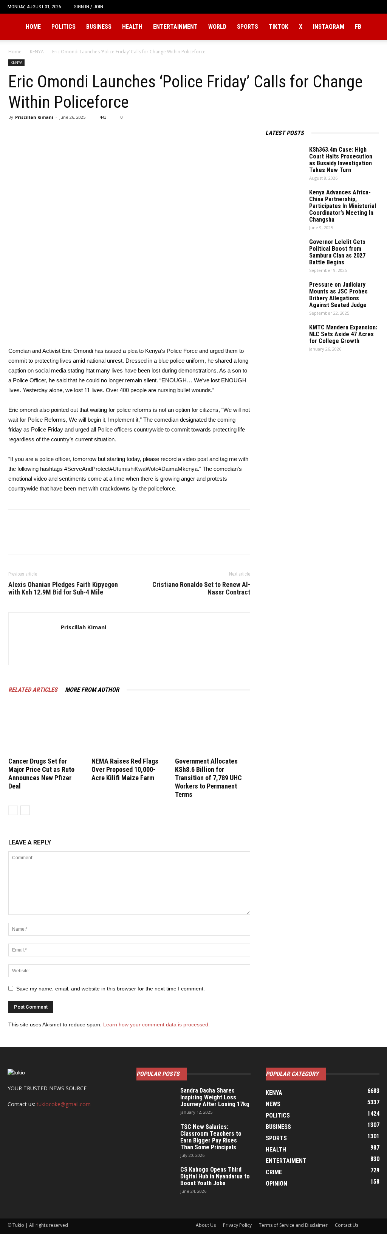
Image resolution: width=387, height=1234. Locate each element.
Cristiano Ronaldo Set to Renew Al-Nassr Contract (201, 588)
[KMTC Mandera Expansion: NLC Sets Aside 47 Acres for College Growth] (284, 337)
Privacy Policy (237, 1225)
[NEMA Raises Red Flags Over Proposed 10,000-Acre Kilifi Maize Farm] (129, 729)
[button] (373, 6)
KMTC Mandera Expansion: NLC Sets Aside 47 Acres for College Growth (343, 334)
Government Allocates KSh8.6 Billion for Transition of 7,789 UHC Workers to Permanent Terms (208, 777)
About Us (206, 1225)
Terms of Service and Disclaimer (293, 1225)
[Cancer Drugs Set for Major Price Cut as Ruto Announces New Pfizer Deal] (46, 729)
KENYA (37, 51)
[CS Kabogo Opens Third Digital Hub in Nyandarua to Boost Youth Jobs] (155, 1179)
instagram (328, 26)
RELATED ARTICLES (32, 689)
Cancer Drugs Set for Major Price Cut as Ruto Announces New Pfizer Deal (41, 773)
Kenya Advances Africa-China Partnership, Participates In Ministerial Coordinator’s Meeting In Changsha (342, 206)
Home (33, 26)
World (217, 26)
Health (132, 26)
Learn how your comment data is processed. (156, 1024)
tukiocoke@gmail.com (64, 1104)
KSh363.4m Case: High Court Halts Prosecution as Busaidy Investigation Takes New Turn (340, 160)
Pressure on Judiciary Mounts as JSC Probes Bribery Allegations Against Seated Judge (338, 295)
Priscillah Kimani (34, 117)
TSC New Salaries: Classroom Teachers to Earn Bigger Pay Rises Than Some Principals (210, 1137)
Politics (63, 26)
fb (358, 26)
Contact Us (346, 1225)
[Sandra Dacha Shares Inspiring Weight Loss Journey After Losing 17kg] (155, 1100)
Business (98, 26)
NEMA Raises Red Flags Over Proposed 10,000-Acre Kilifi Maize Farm (124, 769)
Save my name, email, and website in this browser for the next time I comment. (110, 989)
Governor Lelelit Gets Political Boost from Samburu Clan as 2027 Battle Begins (337, 252)
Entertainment (175, 26)
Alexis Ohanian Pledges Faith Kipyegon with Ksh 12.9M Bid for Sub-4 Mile (63, 588)
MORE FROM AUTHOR (92, 689)
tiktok (278, 26)
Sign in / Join (88, 6)
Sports (247, 26)
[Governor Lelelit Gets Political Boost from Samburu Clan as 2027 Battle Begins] (284, 252)
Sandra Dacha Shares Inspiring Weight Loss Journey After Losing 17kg (214, 1097)
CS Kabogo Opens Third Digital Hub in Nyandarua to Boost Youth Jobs (215, 1176)
